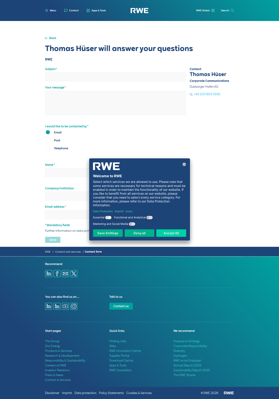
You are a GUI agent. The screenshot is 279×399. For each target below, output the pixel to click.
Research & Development (62, 355)
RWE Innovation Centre (125, 351)
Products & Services (58, 351)
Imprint (67, 393)
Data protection (85, 393)
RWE (48, 251)
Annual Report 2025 (187, 365)
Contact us (121, 306)
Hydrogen (180, 355)
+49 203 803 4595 (206, 94)
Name (49, 164)
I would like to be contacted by (66, 126)
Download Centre (121, 360)
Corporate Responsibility (190, 346)
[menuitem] (71, 10)
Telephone (61, 148)
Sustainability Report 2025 (191, 370)
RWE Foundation (120, 370)
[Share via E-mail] (65, 273)
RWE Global (203, 10)
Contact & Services (58, 380)
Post (57, 140)
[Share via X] (73, 273)
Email (58, 132)
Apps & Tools (99, 10)
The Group (52, 341)
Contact (74, 10)
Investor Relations (57, 370)
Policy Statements (111, 393)
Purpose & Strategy (186, 341)
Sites (112, 346)
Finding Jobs (117, 341)
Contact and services (68, 251)
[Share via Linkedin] (48, 273)
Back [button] (52, 38)
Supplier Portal (119, 355)
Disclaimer (52, 393)
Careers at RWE (55, 365)
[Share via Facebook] (57, 273)
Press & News (54, 375)
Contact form (93, 251)
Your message (54, 87)
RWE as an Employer (187, 360)
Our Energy (52, 346)
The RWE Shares (184, 375)
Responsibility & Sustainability (65, 360)
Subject (50, 69)
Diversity (179, 351)
